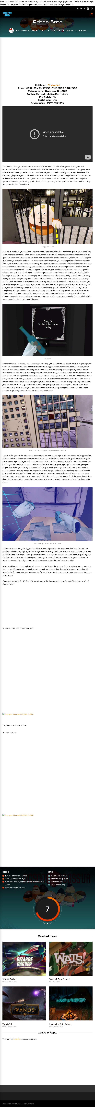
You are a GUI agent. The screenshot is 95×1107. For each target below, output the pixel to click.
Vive (31, 628)
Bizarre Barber (9, 979)
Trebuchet (54, 85)
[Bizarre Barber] (24, 975)
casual (7, 628)
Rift (17, 628)
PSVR (13, 628)
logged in (16, 1039)
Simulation (24, 628)
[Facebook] (84, 8)
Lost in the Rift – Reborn (60, 1024)
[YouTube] (88, 8)
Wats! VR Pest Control (59, 979)
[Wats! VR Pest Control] (71, 975)
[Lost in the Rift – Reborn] (71, 1020)
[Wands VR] (24, 1020)
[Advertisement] (47, 59)
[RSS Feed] (78, 8)
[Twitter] (81, 8)
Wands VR (7, 1024)
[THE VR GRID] (7, 16)
